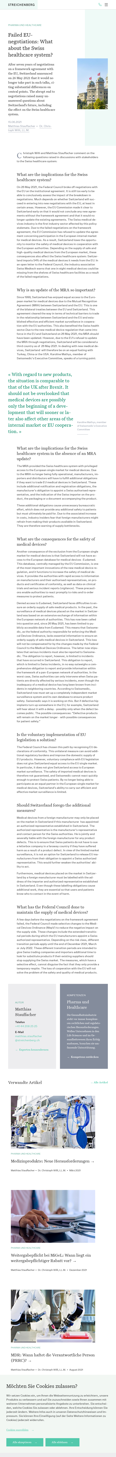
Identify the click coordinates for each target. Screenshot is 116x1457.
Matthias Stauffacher (21, 126)
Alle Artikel (101, 1082)
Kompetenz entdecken (84, 1057)
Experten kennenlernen (33, 1049)
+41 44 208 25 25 (26, 1026)
